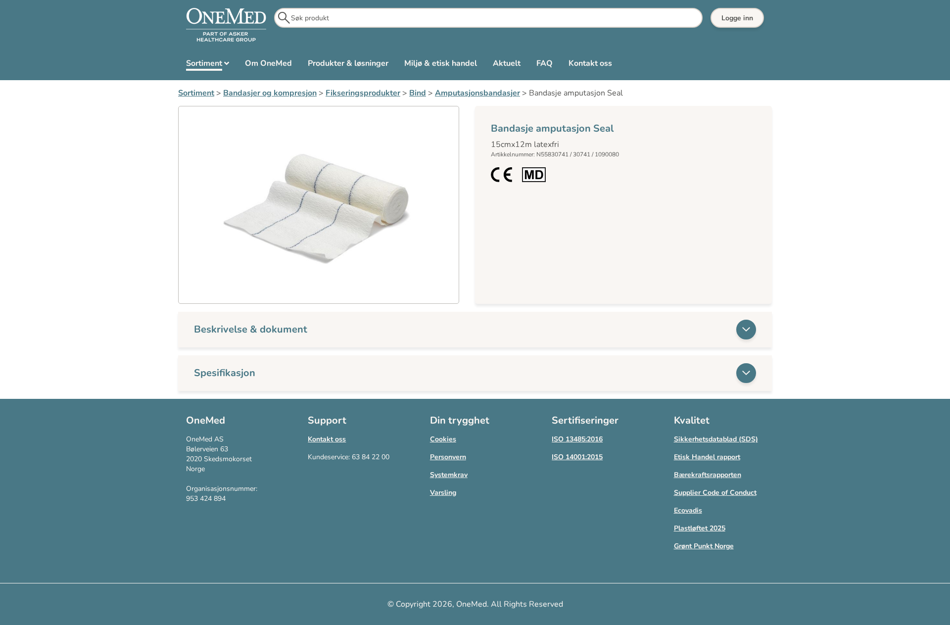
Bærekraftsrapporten (707, 475)
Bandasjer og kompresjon (270, 93)
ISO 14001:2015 (577, 457)
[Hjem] (226, 25)
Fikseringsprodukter (363, 93)
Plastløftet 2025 (699, 528)
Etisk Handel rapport (707, 457)
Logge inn (737, 18)
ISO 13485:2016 (577, 439)
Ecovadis (688, 510)
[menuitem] (207, 65)
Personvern (448, 457)
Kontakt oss (327, 439)
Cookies (443, 439)
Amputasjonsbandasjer (477, 93)
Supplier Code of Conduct (715, 492)
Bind (417, 93)
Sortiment (196, 93)
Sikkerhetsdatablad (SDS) (716, 439)
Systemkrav (449, 475)
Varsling (443, 492)
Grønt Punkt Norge (704, 546)
